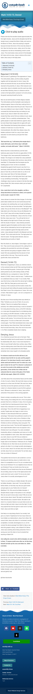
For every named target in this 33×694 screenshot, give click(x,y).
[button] (10, 589)
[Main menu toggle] (29, 5)
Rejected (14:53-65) (8, 65)
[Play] (13, 31)
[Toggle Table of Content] (29, 63)
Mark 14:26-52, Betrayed (16, 602)
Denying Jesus (7, 69)
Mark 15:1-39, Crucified (13, 604)
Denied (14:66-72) (8, 67)
